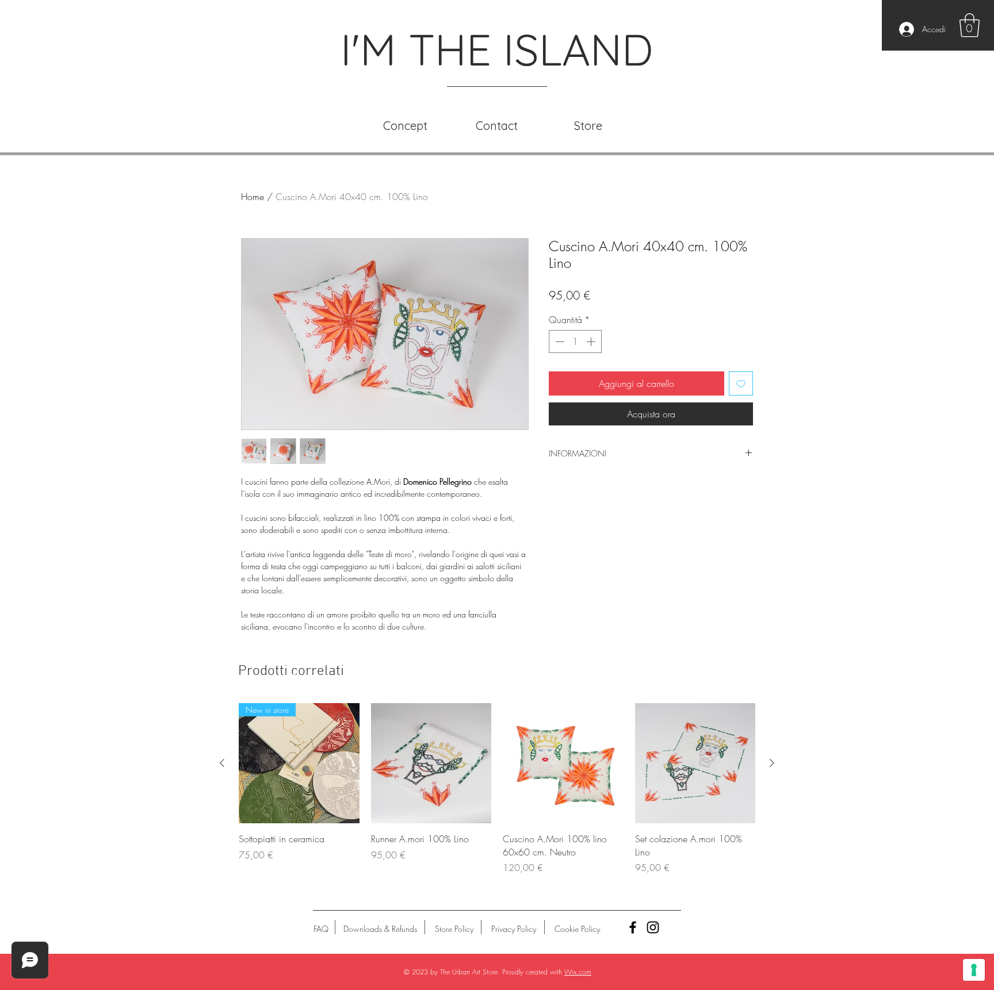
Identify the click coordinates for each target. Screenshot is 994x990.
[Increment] (592, 341)
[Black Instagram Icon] (653, 927)
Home (252, 196)
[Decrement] (558, 341)
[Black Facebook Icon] (633, 927)
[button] (969, 25)
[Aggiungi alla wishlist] (741, 383)
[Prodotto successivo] (772, 763)
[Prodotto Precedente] (222, 763)
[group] (497, 789)
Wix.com (577, 972)
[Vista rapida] (431, 763)
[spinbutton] (575, 341)
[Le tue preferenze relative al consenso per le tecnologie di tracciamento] (974, 970)
